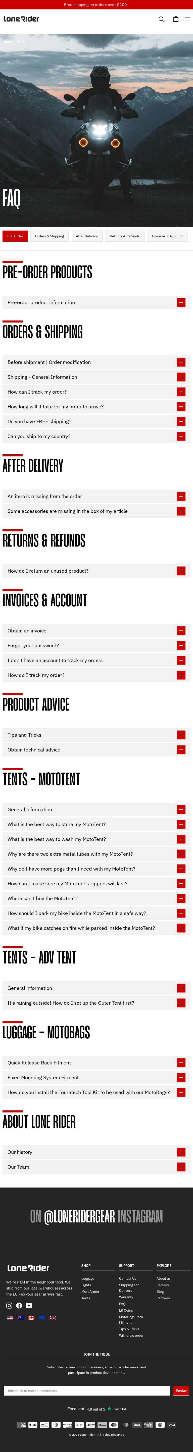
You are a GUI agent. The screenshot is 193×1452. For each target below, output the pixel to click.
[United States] (10, 1318)
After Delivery (87, 236)
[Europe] (42, 1318)
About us (164, 1278)
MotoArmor (90, 1291)
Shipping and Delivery (129, 1288)
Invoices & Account (167, 236)
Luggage (87, 1278)
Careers (163, 1285)
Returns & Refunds (125, 236)
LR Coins (126, 1310)
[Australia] (21, 1318)
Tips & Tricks (129, 1329)
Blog (160, 1291)
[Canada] (31, 1318)
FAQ (122, 1304)
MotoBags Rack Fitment (131, 1320)
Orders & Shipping (49, 236)
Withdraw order (131, 1335)
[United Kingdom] (53, 1318)
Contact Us (127, 1278)
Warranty (126, 1297)
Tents (85, 1298)
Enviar (181, 1391)
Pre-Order (15, 236)
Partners (163, 1298)
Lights (86, 1285)
